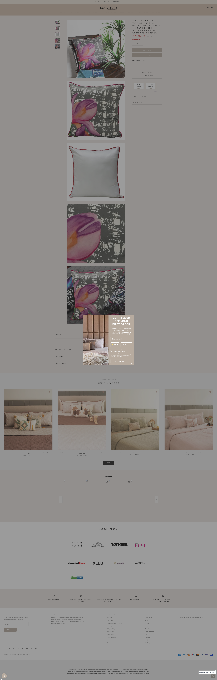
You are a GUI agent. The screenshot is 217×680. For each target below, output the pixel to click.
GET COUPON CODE (121, 361)
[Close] (132, 317)
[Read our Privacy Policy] (131, 354)
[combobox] (115, 344)
